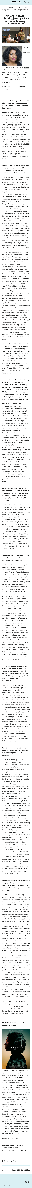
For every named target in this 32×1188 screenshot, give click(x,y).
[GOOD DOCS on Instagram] (26, 1181)
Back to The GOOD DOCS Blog (17, 1170)
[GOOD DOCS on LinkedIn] (29, 1181)
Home (3, 7)
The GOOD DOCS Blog (11, 7)
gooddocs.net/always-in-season (14, 1150)
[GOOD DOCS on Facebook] (22, 1181)
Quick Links (6, 1176)
